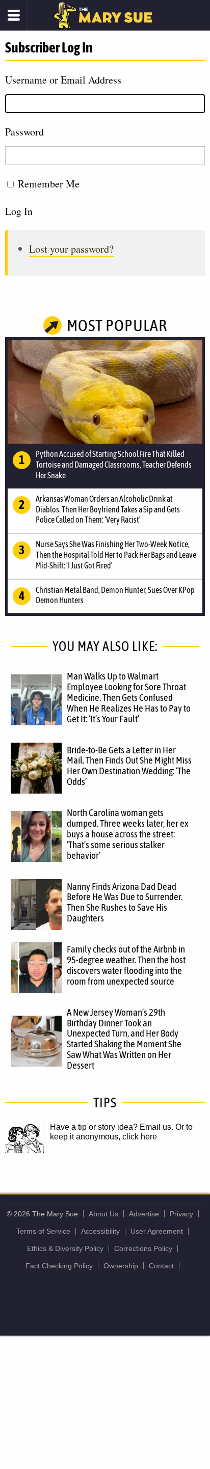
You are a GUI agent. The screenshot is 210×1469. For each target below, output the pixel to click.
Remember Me (49, 184)
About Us (103, 1214)
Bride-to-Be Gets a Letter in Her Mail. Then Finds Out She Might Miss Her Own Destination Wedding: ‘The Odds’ (129, 765)
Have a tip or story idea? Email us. (111, 1127)
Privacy (181, 1214)
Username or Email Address (63, 80)
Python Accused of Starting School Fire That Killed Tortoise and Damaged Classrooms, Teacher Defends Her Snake (114, 464)
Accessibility (100, 1231)
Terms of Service (43, 1231)
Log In (19, 211)
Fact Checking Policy (59, 1266)
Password (24, 132)
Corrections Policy (143, 1248)
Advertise (144, 1214)
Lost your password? (71, 249)
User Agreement (156, 1231)
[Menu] (14, 15)
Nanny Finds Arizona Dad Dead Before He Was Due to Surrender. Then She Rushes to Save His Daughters (124, 902)
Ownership (120, 1266)
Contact (161, 1266)
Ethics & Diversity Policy (65, 1248)
